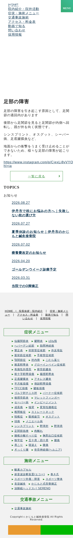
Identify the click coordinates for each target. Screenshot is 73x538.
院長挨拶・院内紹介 (31, 311)
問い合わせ (16, 30)
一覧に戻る (36, 176)
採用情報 (15, 34)
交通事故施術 (18, 17)
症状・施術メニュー (23, 13)
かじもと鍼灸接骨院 (18, 6)
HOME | (12, 311)
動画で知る (16, 26)
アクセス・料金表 (22, 21)
